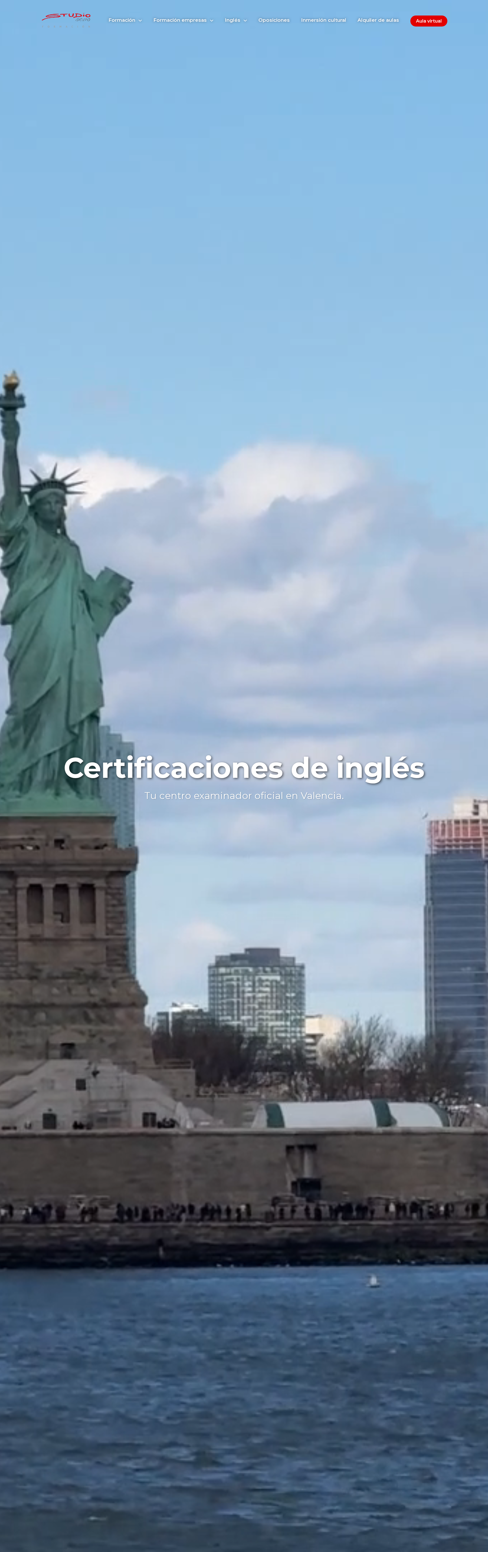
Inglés (233, 20)
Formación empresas (180, 20)
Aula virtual (429, 21)
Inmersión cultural (323, 20)
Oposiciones (274, 20)
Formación (122, 20)
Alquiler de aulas (378, 20)
